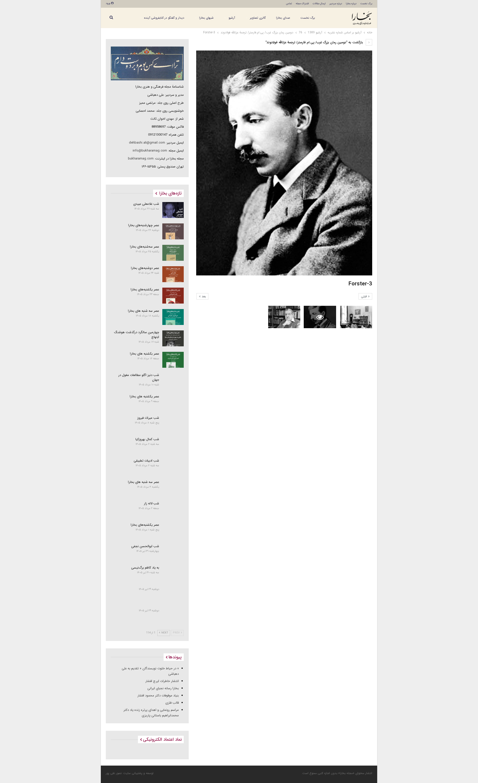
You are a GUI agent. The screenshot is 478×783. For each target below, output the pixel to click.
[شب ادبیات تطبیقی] (173, 467)
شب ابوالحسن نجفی (145, 546)
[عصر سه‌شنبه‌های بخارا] (173, 253)
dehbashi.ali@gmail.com (147, 142)
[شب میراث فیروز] (173, 424)
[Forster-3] (356, 317)
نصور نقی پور (114, 773)
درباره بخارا (351, 3)
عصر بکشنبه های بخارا (144, 353)
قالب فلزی (172, 702)
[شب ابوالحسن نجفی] (173, 552)
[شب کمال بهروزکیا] (173, 445)
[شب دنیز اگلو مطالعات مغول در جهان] (173, 381)
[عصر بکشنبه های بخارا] (173, 360)
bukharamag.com (141, 158)
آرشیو (232, 17)
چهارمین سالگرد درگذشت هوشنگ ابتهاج (136, 335)
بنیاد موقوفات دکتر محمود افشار (158, 695)
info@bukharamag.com (150, 150)
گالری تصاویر (258, 17)
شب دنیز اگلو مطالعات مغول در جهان (138, 377)
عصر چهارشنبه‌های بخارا (143, 225)
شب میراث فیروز (148, 417)
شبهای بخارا (206, 17)
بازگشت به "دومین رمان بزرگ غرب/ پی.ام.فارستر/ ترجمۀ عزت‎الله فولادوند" (314, 42)
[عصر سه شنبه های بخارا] (173, 317)
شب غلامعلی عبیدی (146, 204)
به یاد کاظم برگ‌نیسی (145, 567)
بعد (203, 296)
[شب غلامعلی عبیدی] (173, 210)
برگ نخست (366, 3)
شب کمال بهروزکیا (147, 439)
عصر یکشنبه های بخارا (144, 396)
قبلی (364, 296)
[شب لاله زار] (173, 510)
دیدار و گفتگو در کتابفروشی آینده (164, 17)
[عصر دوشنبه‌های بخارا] (173, 274)
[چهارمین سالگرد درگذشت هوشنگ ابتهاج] (173, 338)
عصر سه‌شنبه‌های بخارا (144, 246)
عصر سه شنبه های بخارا (143, 310)
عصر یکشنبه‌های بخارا (145, 289)
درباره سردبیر (335, 3)
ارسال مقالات (319, 3)
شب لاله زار (151, 503)
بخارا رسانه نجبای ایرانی (163, 688)
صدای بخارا (283, 17)
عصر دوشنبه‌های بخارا (145, 268)
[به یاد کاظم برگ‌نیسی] (173, 574)
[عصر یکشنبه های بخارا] (173, 403)
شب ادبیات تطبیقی (146, 460)
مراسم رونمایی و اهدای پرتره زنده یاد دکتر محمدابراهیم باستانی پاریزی (151, 712)
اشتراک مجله (302, 3)
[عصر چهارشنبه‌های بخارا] (173, 231)
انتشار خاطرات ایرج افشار (162, 681)
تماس (289, 3)
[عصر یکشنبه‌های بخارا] (173, 296)
